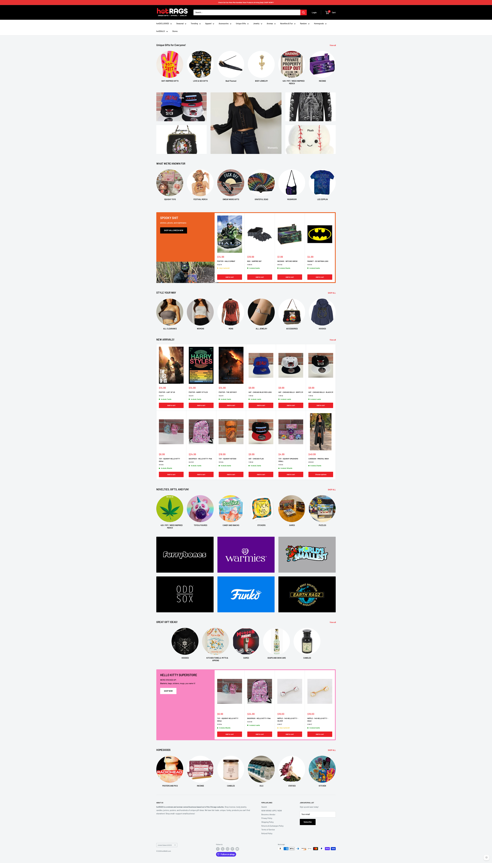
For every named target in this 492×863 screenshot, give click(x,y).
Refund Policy (266, 833)
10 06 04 (249, 264)
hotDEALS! (160, 31)
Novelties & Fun (286, 23)
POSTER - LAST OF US (167, 392)
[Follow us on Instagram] (227, 849)
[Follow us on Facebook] (218, 849)
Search (264, 807)
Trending (194, 23)
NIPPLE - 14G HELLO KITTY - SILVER (287, 719)
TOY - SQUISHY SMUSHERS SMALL (288, 460)
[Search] (303, 12)
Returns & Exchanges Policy (272, 826)
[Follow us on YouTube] (237, 849)
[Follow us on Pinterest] (232, 849)
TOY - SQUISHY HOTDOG (227, 459)
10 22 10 (219, 264)
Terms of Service (268, 830)
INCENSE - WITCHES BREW (287, 261)
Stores (175, 31)
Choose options (320, 474)
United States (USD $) (165, 845)
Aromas (270, 23)
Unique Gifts (241, 23)
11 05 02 (251, 396)
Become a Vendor (268, 814)
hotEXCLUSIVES (162, 23)
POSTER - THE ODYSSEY (228, 392)
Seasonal (179, 23)
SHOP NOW (168, 691)
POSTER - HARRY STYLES (198, 392)
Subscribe (308, 822)
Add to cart (229, 277)
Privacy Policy (266, 818)
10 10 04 (161, 464)
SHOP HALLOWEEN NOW (173, 230)
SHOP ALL (332, 293)
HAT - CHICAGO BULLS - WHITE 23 (290, 392)
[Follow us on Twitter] (222, 849)
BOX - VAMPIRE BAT (254, 261)
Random (303, 23)
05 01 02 (279, 264)
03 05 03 (311, 462)
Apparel (208, 23)
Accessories (224, 23)
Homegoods (319, 23)
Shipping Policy (267, 822)
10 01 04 (309, 264)
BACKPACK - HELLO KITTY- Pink (200, 459)
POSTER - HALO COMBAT (226, 261)
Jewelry (256, 23)
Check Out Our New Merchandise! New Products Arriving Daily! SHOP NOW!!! (246, 2)
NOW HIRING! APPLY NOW (271, 811)
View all (333, 45)
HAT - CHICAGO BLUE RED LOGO (260, 392)
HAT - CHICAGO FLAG (256, 459)
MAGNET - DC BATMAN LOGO (317, 261)
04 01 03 (191, 462)
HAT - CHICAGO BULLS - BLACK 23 (320, 392)
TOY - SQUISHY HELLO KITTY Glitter (169, 460)
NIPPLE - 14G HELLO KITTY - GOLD (317, 719)
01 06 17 (279, 724)
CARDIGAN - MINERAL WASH (318, 459)
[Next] (335, 65)
